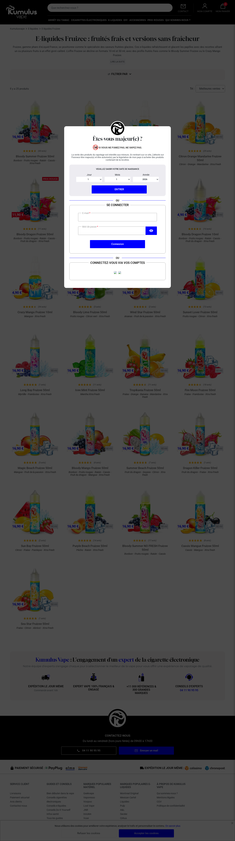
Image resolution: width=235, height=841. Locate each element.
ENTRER (119, 189)
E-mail (85, 213)
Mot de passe (89, 226)
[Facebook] (115, 272)
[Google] (119, 272)
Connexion (117, 244)
